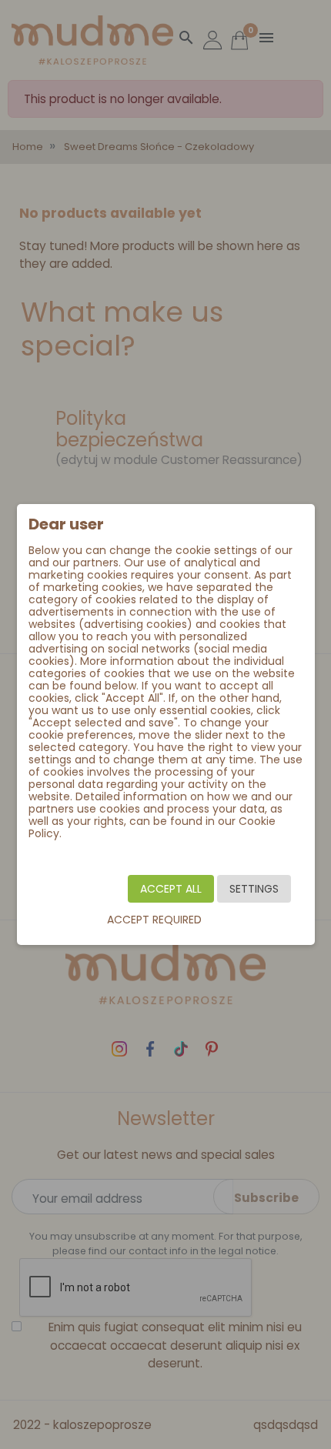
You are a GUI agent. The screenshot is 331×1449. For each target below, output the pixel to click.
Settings (254, 888)
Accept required (154, 919)
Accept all (171, 888)
